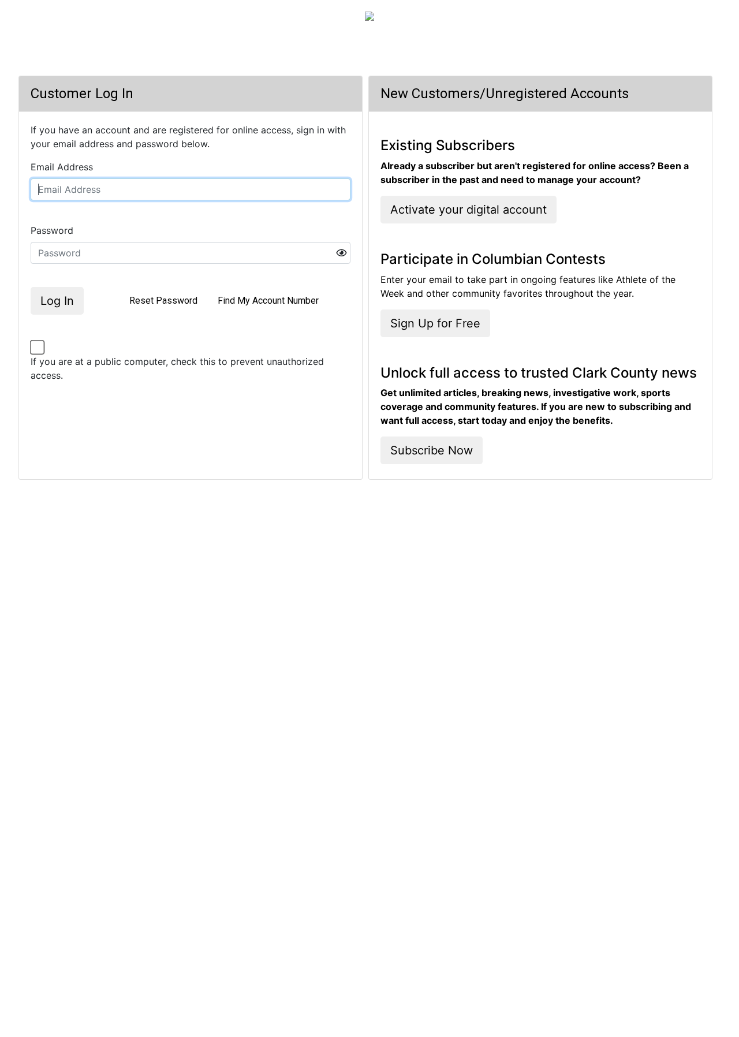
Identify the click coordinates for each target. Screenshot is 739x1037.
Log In (57, 301)
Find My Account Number (268, 300)
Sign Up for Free (435, 323)
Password (52, 230)
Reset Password (163, 300)
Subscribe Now (431, 450)
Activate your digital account (468, 210)
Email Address (62, 167)
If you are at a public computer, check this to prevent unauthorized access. (177, 368)
